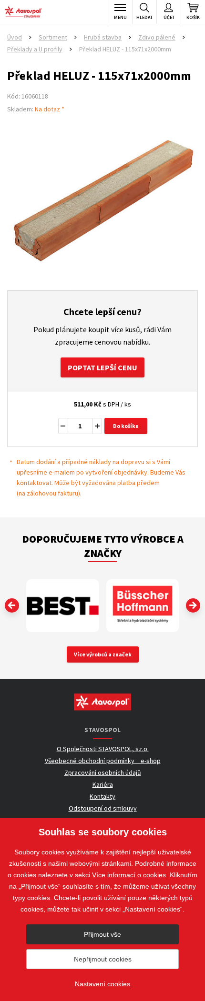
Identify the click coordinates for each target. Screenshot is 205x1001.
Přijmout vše (102, 934)
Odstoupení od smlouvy (103, 808)
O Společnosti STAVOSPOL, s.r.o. (103, 748)
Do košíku (126, 425)
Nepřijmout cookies (103, 959)
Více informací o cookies (129, 875)
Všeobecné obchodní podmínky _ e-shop (103, 760)
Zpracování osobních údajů (102, 772)
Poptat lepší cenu (102, 367)
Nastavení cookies (102, 984)
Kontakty (102, 796)
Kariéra (102, 784)
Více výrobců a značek (103, 654)
